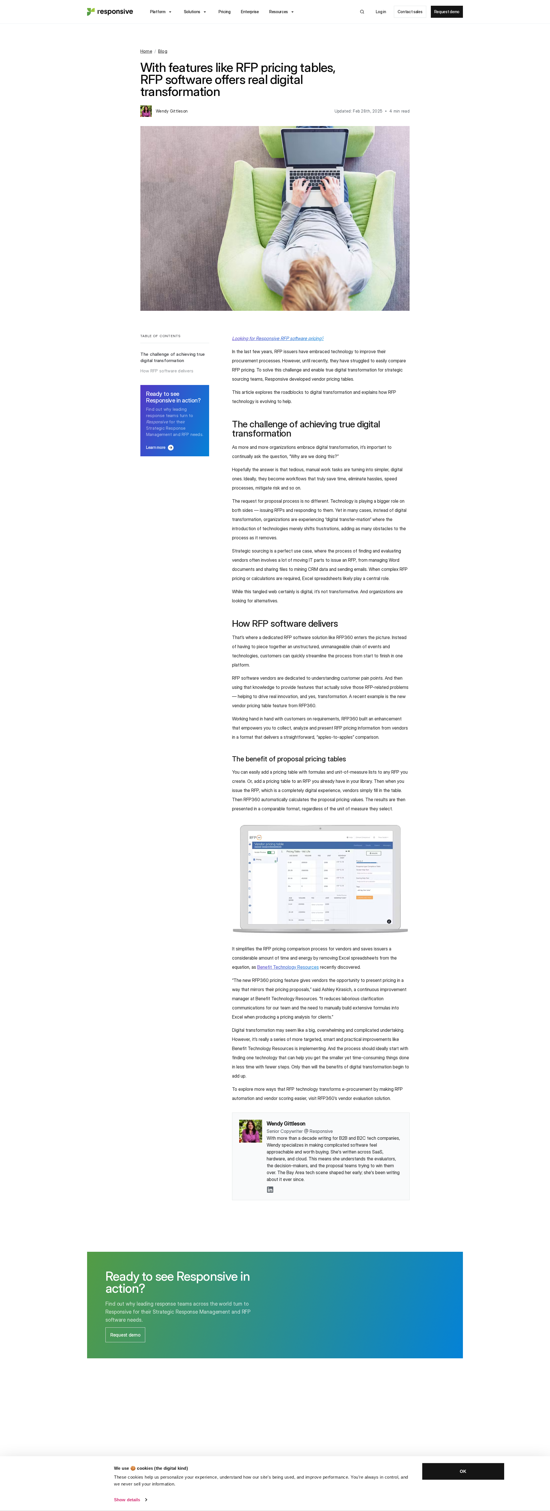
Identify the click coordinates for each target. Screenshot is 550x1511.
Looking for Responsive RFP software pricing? (278, 338)
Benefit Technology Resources (288, 967)
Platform (158, 11)
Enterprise (250, 11)
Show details (127, 1499)
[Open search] (362, 11)
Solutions (192, 11)
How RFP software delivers (166, 371)
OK (463, 1471)
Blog (162, 51)
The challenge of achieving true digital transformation (172, 357)
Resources (278, 11)
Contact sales (410, 11)
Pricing (225, 11)
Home (146, 51)
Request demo (446, 11)
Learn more (160, 448)
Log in (381, 11)
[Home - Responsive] (110, 12)
